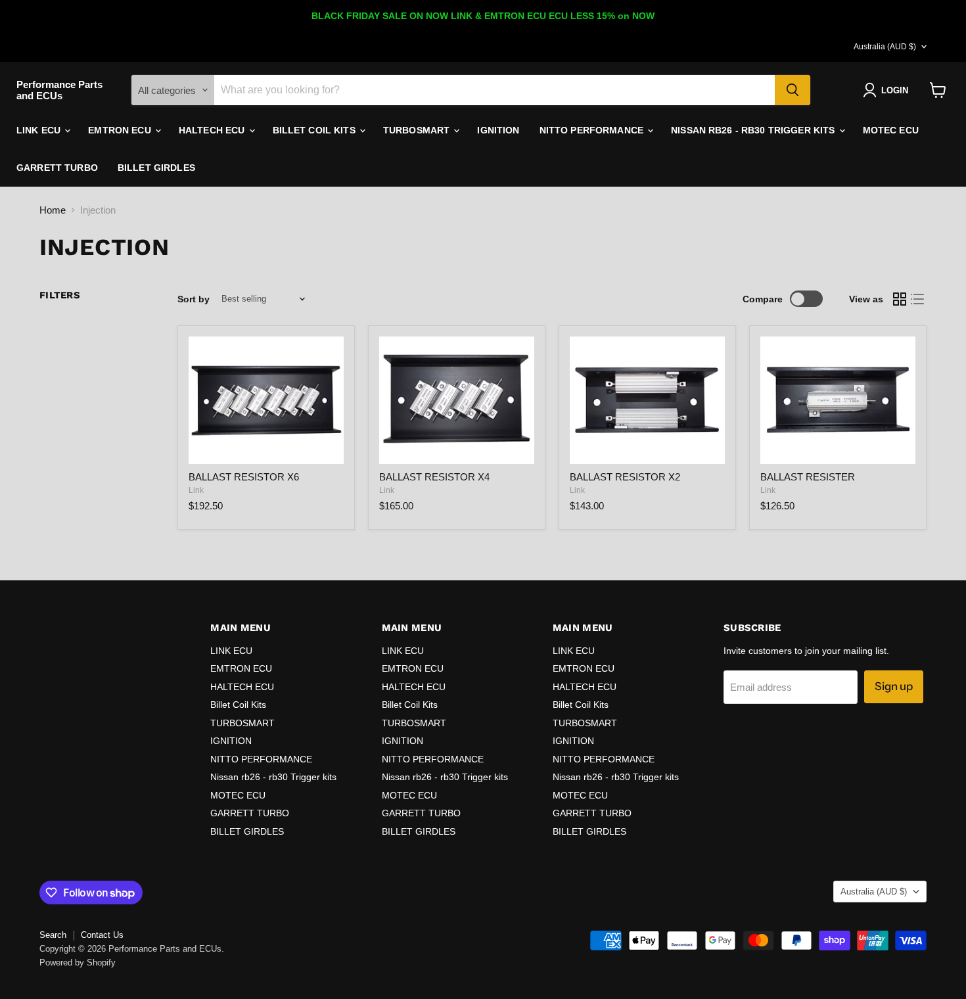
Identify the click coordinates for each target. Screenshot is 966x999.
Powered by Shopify (77, 962)
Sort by (193, 299)
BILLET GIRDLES (156, 167)
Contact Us (102, 935)
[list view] (918, 299)
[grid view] (899, 299)
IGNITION (498, 130)
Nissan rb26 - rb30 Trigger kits (754, 130)
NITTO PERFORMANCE (593, 130)
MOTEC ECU (891, 130)
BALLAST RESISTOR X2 (625, 476)
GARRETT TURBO (57, 167)
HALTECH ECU (213, 130)
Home (52, 210)
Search (52, 935)
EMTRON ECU (121, 130)
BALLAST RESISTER (807, 476)
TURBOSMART (418, 130)
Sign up (894, 686)
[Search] (792, 90)
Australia (885, 46)
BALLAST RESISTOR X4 (434, 476)
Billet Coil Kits (315, 130)
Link (196, 490)
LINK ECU (39, 130)
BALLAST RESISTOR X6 (244, 476)
